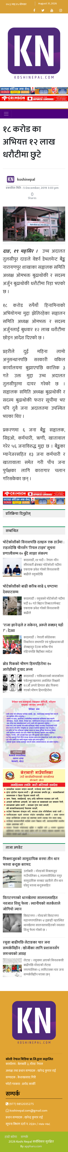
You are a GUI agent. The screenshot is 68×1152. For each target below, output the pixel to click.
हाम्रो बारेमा (11, 1137)
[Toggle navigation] (6, 114)
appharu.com (33, 1146)
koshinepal (26, 179)
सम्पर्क (24, 1137)
